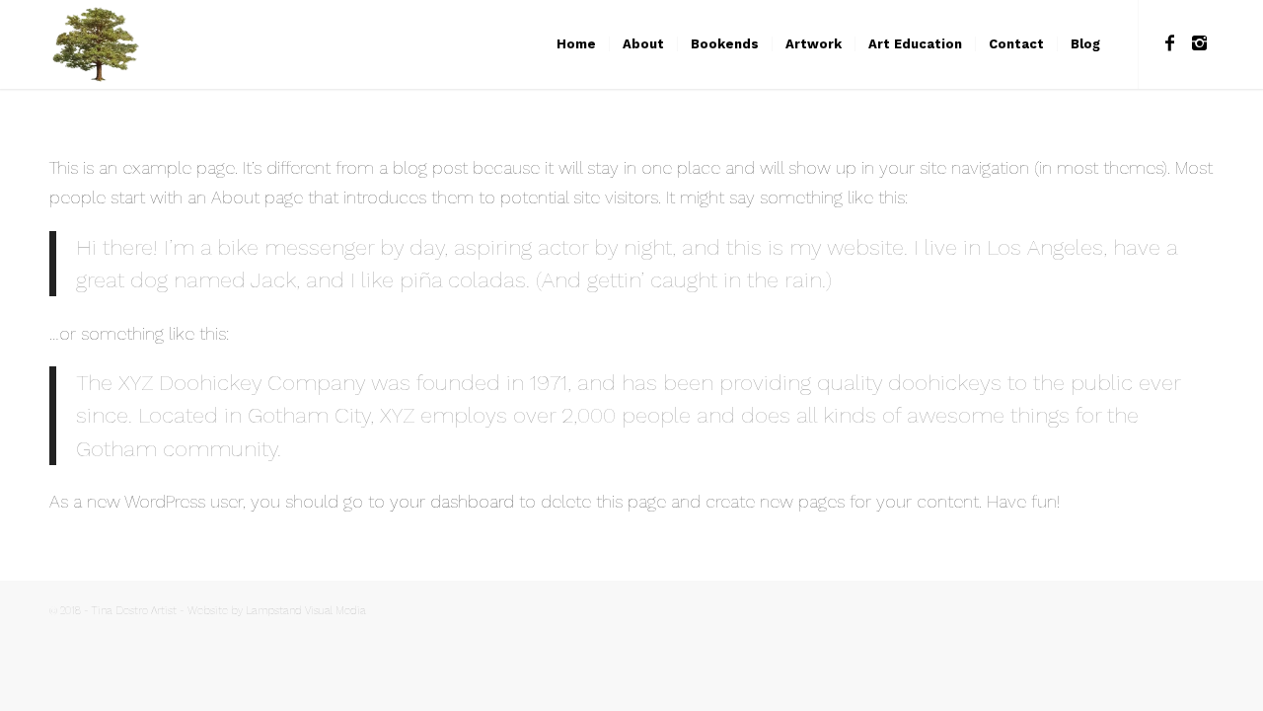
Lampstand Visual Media (306, 610)
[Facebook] (1169, 43)
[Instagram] (1199, 43)
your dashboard (452, 501)
